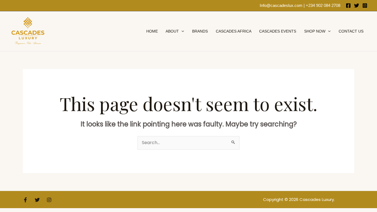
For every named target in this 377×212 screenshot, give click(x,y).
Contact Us (351, 31)
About (172, 31)
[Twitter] (356, 5)
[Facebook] (348, 5)
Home (152, 31)
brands (200, 31)
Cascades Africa (233, 31)
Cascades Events (277, 31)
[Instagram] (364, 5)
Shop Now (314, 31)
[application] (181, 31)
